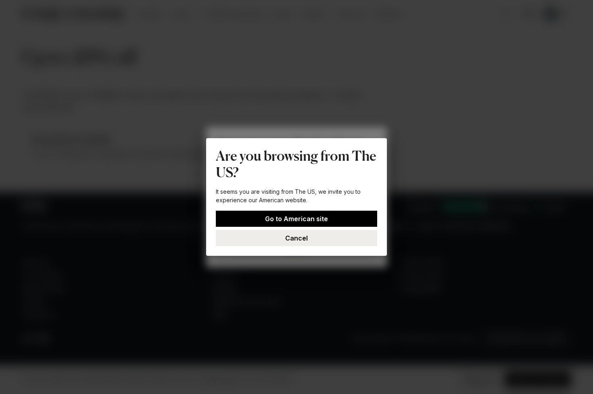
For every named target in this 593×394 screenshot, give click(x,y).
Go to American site (296, 219)
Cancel (296, 238)
